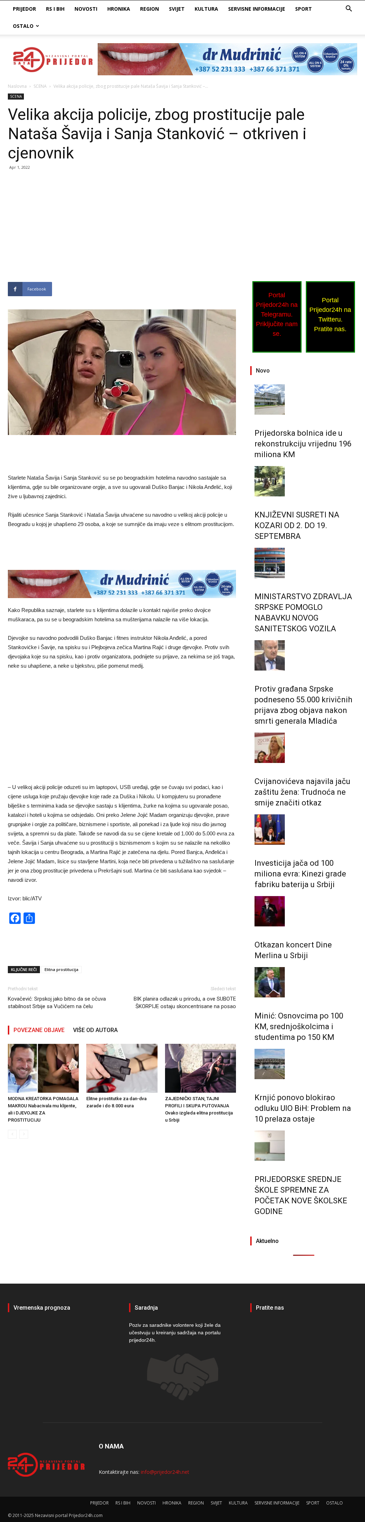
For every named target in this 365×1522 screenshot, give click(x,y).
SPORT (303, 8)
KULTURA (206, 8)
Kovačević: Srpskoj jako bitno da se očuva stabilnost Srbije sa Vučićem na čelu (57, 1003)
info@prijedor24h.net (165, 1471)
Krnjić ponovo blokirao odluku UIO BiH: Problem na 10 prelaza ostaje (303, 1108)
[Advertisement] (122, 229)
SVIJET (177, 8)
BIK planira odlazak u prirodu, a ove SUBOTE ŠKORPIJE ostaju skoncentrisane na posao (185, 1003)
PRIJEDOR (24, 8)
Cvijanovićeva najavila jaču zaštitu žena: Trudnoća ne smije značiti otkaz (302, 792)
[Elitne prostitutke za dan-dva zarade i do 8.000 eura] (121, 1068)
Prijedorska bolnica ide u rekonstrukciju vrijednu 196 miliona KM (303, 444)
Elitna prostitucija (61, 969)
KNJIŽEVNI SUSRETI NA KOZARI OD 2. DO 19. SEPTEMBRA (297, 525)
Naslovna (17, 86)
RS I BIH (55, 8)
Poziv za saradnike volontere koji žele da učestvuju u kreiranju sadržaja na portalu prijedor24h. (175, 1332)
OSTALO (23, 25)
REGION (149, 8)
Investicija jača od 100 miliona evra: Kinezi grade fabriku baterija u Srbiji (300, 874)
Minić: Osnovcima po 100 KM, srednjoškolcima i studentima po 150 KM (299, 1026)
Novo (263, 370)
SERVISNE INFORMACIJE (256, 8)
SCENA (40, 86)
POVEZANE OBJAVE (39, 1030)
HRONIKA (118, 8)
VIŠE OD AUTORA (95, 1030)
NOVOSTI (85, 8)
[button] (348, 9)
